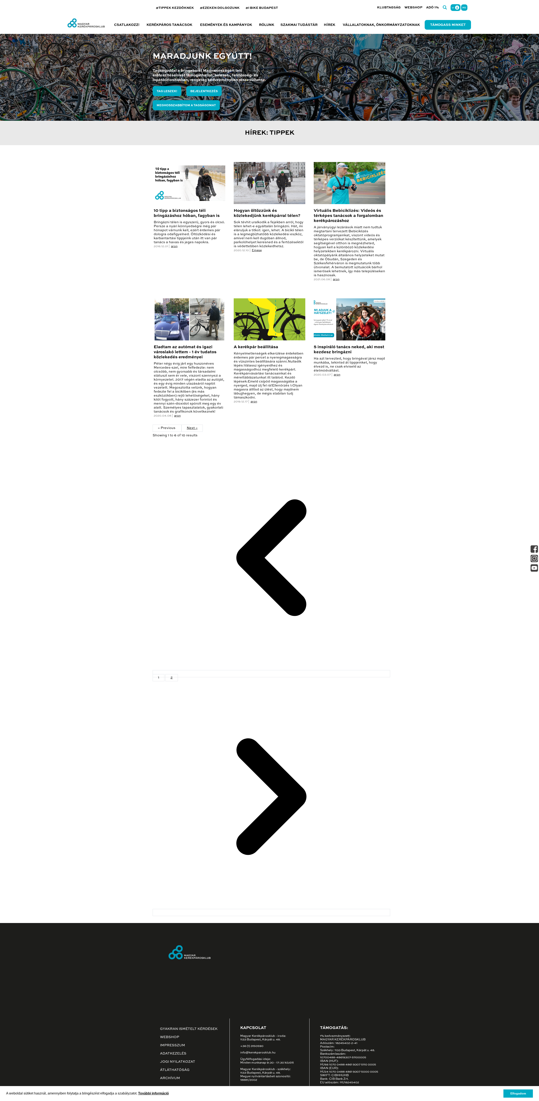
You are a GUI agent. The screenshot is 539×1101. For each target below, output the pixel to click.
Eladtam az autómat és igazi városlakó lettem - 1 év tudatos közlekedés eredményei (185, 352)
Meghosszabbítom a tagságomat (186, 105)
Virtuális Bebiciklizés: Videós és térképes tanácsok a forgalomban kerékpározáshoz (348, 216)
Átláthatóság (174, 1070)
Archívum (170, 1078)
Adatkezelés (173, 1053)
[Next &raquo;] (271, 912)
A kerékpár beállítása (256, 347)
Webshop (413, 7)
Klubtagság (389, 7)
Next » (192, 428)
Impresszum (172, 1045)
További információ (153, 1093)
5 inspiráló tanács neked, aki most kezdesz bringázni (349, 349)
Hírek (329, 25)
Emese (257, 250)
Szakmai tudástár (299, 25)
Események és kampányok (226, 25)
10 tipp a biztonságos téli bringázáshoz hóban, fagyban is (187, 213)
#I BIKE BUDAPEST (261, 7)
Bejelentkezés (204, 91)
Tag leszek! (167, 91)
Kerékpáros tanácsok (169, 25)
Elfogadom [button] (518, 1093)
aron (174, 246)
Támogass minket (448, 25)
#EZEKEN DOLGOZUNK (220, 7)
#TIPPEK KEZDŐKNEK (175, 7)
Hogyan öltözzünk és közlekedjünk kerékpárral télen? (267, 213)
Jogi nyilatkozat (177, 1062)
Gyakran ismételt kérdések (188, 1029)
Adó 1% (432, 7)
